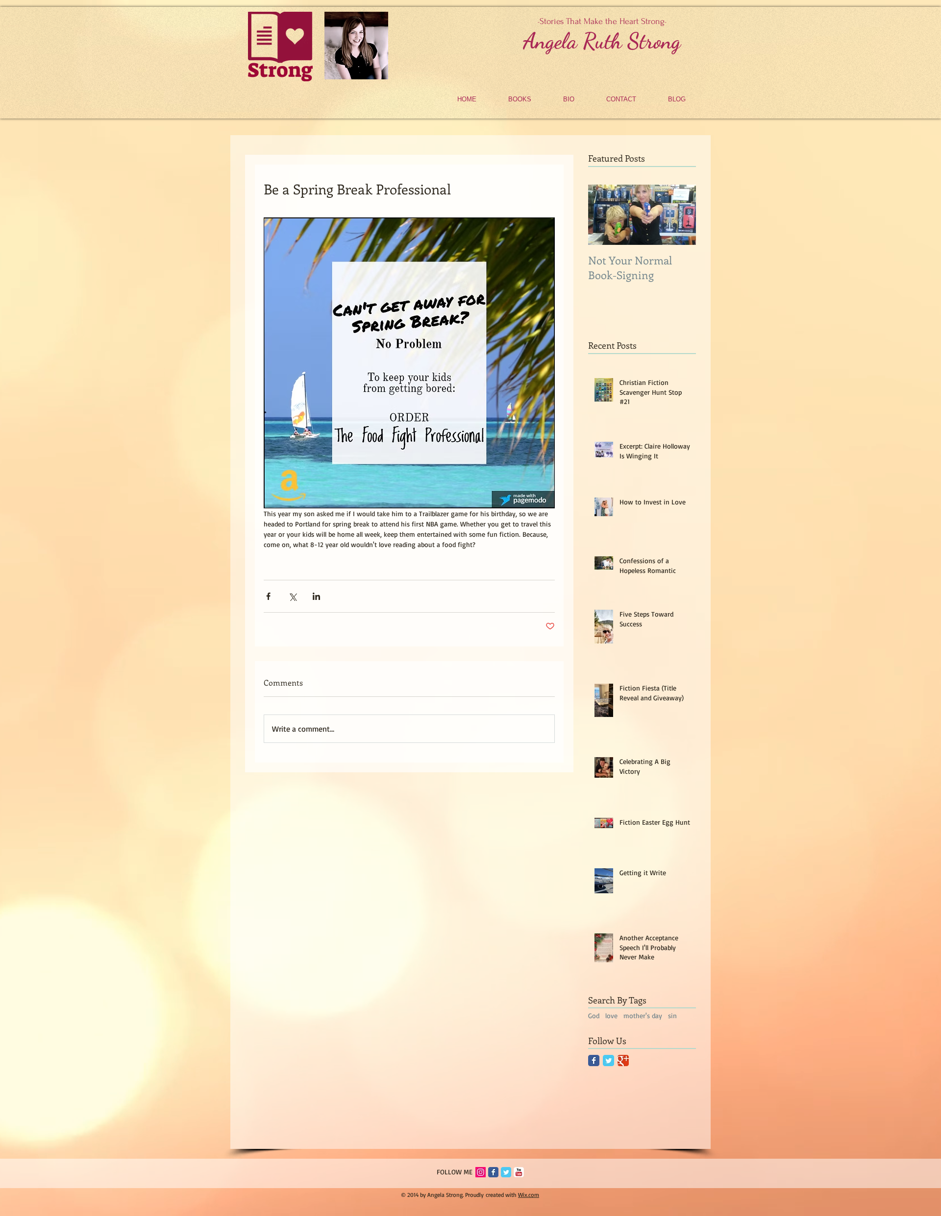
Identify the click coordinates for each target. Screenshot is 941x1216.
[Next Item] (680, 214)
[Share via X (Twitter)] (292, 596)
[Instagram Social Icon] (480, 1172)
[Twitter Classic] (608, 1060)
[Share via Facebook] (268, 596)
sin (672, 1015)
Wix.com (528, 1194)
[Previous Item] (603, 214)
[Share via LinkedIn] (316, 596)
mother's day (642, 1015)
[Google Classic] (623, 1060)
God (593, 1015)
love (611, 1015)
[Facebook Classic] (593, 1060)
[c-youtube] (519, 1172)
